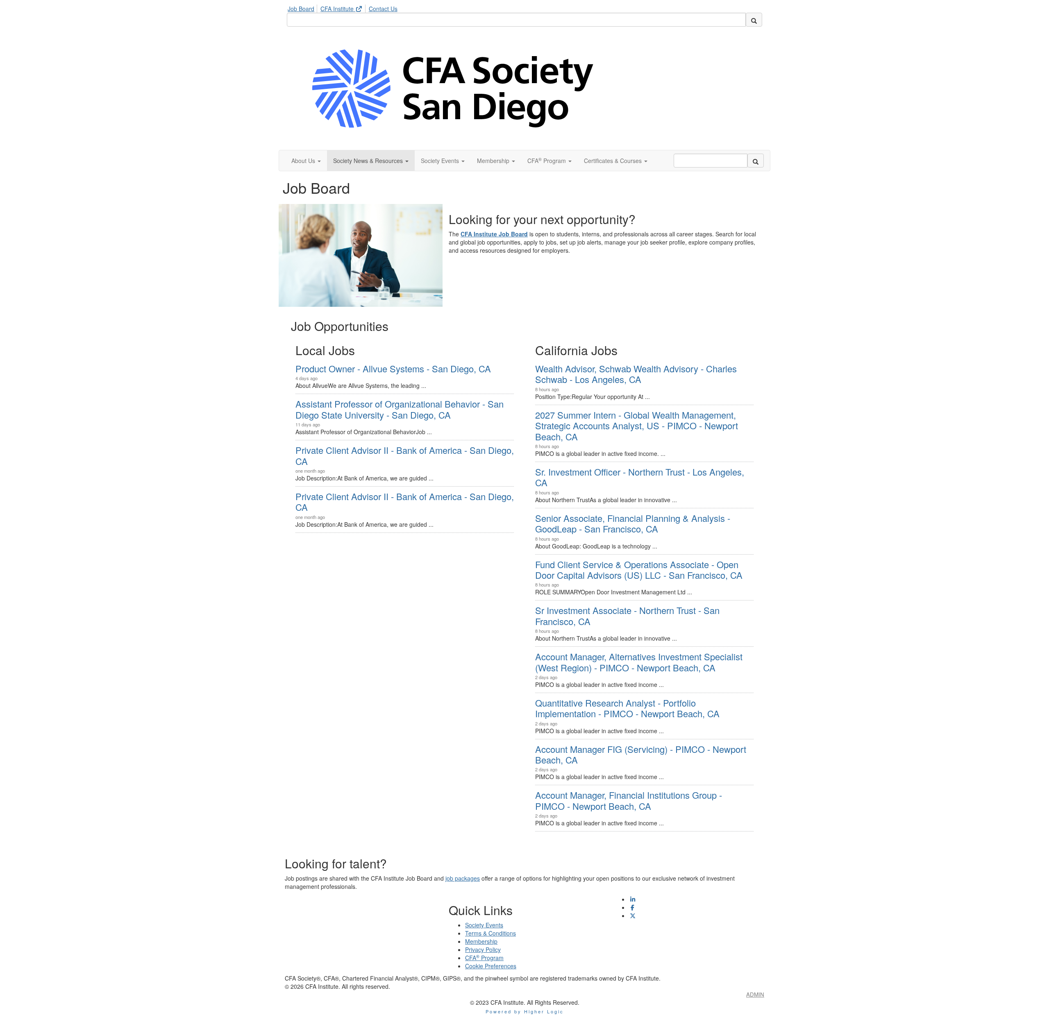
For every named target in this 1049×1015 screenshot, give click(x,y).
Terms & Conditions (490, 933)
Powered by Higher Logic (525, 1011)
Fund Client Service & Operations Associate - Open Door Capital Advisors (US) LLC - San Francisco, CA (638, 569)
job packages (462, 878)
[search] (754, 20)
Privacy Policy (483, 949)
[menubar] (344, 7)
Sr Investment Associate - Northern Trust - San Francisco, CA (627, 615)
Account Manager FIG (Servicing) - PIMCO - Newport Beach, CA (640, 754)
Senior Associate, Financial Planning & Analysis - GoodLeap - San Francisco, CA (632, 523)
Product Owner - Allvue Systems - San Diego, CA (393, 368)
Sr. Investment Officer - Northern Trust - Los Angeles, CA (639, 477)
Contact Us (383, 9)
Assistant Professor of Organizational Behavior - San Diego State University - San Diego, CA (399, 409)
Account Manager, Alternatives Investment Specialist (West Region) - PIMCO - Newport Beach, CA (638, 661)
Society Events (484, 925)
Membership (481, 941)
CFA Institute (337, 9)
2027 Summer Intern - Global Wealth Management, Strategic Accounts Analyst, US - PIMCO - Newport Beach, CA (636, 425)
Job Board (301, 9)
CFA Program (484, 958)
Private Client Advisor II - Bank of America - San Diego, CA (404, 455)
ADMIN (755, 994)
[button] (306, 160)
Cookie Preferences (490, 966)
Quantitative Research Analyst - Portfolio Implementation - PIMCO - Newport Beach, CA (627, 708)
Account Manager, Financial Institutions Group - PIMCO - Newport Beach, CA (628, 800)
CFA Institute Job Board (494, 234)
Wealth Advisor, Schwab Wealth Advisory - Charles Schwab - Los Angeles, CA (636, 373)
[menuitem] (303, 7)
